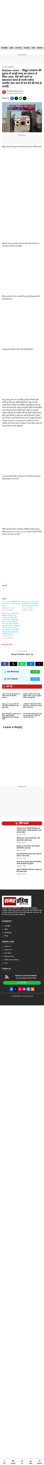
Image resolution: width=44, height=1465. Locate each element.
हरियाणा (39, 48)
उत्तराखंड (26, 48)
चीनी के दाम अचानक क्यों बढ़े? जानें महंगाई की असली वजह (28, 839)
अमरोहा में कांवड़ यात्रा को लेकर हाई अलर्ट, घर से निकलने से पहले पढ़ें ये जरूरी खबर (32, 705)
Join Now (35, 672)
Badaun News (8, 644)
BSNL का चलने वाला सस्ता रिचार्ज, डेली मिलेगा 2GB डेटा (28, 847)
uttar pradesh (9, 67)
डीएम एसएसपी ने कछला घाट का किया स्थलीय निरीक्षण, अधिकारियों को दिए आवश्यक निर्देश (11, 716)
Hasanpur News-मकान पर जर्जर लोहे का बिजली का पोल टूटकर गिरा (10, 705)
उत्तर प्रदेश (19, 48)
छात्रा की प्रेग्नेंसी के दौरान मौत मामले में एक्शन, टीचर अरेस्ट (29, 855)
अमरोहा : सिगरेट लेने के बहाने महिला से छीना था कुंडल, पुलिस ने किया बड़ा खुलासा (32, 696)
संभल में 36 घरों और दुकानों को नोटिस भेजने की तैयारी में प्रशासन (11, 696)
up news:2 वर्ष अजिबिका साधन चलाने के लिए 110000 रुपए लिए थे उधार (11, 604)
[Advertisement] (22, 23)
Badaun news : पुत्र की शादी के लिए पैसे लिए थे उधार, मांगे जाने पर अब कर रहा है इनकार (30, 604)
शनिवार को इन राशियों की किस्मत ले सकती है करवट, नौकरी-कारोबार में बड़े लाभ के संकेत (29, 830)
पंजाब (33, 48)
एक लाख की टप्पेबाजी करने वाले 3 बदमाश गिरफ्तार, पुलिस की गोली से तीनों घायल (32, 715)
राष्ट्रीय (11, 48)
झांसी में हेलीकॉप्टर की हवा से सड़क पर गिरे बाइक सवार (29, 871)
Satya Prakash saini (15, 91)
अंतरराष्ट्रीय (4, 48)
